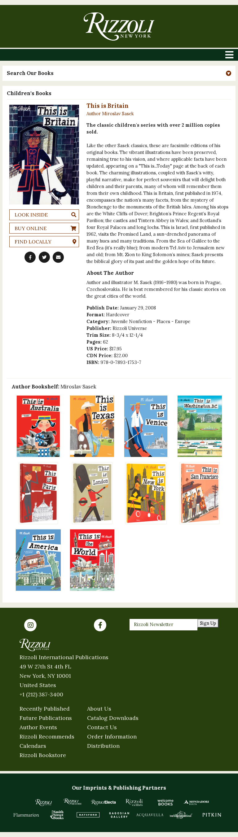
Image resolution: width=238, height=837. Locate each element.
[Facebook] (100, 625)
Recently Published (45, 708)
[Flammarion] (26, 815)
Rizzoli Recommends (47, 736)
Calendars (33, 745)
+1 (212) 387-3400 (41, 694)
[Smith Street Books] (57, 815)
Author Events (38, 727)
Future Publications (46, 717)
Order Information (112, 736)
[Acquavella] (149, 815)
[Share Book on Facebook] (30, 257)
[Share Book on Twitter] (44, 257)
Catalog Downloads (113, 717)
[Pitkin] (211, 815)
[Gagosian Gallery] (119, 815)
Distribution (103, 745)
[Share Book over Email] (58, 257)
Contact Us (102, 727)
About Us (99, 708)
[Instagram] (30, 625)
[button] (119, 73)
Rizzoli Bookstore (43, 755)
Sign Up (208, 623)
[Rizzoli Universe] (72, 801)
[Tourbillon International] (180, 815)
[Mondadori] (196, 802)
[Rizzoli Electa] (103, 802)
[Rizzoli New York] (119, 26)
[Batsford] (88, 815)
